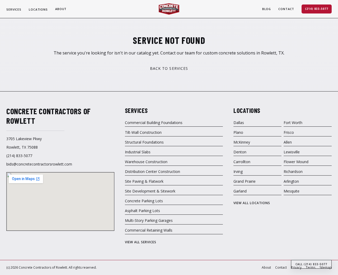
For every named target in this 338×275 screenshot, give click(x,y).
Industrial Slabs (138, 151)
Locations (38, 9)
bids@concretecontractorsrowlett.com (39, 164)
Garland (240, 191)
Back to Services (169, 68)
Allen (288, 142)
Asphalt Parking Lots (142, 210)
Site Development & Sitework (150, 191)
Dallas (238, 122)
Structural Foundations (144, 142)
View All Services (140, 242)
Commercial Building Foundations (153, 122)
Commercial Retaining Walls (148, 230)
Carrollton (241, 161)
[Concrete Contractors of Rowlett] (169, 9)
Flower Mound (296, 161)
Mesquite (291, 191)
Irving (238, 171)
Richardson (293, 171)
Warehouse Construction (146, 161)
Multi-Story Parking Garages (149, 220)
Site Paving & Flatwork (144, 181)
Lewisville (292, 151)
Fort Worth (293, 122)
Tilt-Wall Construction (143, 132)
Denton (239, 151)
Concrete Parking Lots (144, 200)
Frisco (289, 132)
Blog (266, 9)
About (61, 9)
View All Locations (251, 203)
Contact (286, 9)
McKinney (241, 142)
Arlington (291, 181)
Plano (238, 132)
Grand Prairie (244, 181)
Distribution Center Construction (152, 171)
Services (13, 9)
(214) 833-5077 (316, 9)
